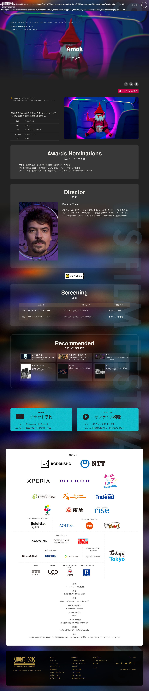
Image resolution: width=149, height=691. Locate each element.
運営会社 (95, 663)
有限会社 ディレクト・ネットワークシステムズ (104, 637)
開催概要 (74, 657)
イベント (53, 660)
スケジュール (54, 663)
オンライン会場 (76, 675)
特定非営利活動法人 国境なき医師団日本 (74, 623)
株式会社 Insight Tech (60, 637)
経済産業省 (70, 601)
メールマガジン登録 (129, 669)
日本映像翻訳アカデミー (74, 608)
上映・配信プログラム (21, 26)
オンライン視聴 (117, 317)
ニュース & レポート (77, 660)
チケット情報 (75, 672)
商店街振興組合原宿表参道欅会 (74, 594)
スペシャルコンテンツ (57, 672)
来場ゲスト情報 (76, 669)
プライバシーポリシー (100, 660)
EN (137, 5)
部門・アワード (55, 666)
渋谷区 (74, 615)
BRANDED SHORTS (77, 678)
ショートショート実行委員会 (74, 587)
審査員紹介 (53, 669)
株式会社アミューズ (67, 630)
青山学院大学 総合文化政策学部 (39, 637)
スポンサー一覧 (55, 678)
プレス (95, 668)
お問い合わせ (97, 657)
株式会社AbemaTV (82, 630)
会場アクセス (54, 675)
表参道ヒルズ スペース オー (39, 310)
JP (132, 5)
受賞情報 (74, 666)
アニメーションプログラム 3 (23, 29)
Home (52, 657)
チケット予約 (116, 311)
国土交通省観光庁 (83, 601)
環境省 (62, 601)
